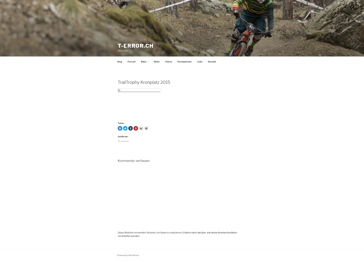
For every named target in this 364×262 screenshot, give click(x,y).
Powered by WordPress (128, 255)
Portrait (132, 61)
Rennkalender (185, 61)
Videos (168, 61)
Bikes (143, 61)
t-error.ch (136, 46)
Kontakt (212, 61)
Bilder (157, 61)
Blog (119, 61)
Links (199, 61)
